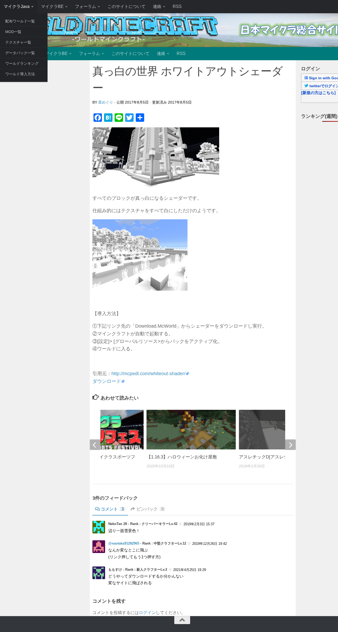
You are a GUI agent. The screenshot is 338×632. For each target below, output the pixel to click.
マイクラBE (52, 6)
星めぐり (105, 102)
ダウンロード (106, 381)
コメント (112, 509)
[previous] (95, 444)
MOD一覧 (13, 32)
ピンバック (150, 509)
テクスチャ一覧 (18, 42)
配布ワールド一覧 (20, 21)
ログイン (147, 612)
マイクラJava (17, 6)
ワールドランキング (22, 63)
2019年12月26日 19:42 (209, 544)
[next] (290, 444)
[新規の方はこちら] (318, 92)
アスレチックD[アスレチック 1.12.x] (275, 456)
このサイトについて (126, 6)
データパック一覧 (20, 53)
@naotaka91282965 (123, 543)
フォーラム (85, 6)
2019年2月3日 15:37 (199, 524)
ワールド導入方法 (20, 74)
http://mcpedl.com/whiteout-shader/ (148, 373)
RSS (177, 6)
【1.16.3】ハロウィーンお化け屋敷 (182, 456)
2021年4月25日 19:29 (189, 570)
